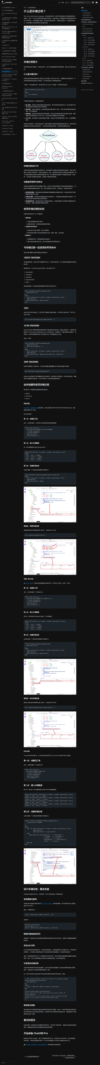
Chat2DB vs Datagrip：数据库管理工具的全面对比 (9, 75)
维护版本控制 (85, 78)
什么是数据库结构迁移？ (8, 91)
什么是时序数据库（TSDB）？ (9, 134)
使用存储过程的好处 (86, 19)
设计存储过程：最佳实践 (87, 67)
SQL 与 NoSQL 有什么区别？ (9, 56)
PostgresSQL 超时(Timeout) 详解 (9, 99)
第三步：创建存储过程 (89, 42)
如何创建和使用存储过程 (87, 33)
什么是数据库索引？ (7, 83)
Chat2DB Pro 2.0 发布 (7, 125)
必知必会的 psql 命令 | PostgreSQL (7, 87)
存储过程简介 (84, 10)
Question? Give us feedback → (87, 89)
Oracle (84, 58)
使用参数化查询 (86, 69)
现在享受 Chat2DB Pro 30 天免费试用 (35, 1044)
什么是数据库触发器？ (7, 68)
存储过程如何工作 (86, 15)
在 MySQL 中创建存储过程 (31, 408)
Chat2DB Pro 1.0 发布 (7, 131)
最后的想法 (84, 81)
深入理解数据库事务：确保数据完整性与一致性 (9, 18)
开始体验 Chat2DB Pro (87, 83)
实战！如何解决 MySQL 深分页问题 (9, 108)
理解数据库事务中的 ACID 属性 (9, 54)
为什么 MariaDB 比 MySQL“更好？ (9, 14)
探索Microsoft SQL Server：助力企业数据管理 (9, 27)
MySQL (84, 35)
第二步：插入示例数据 (89, 40)
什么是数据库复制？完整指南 (9, 51)
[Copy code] (74, 90)
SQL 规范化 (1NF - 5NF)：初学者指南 (9, 64)
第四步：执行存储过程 (89, 56)
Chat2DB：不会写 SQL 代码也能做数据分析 (9, 117)
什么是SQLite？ (6, 45)
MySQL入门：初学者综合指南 (9, 48)
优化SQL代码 (85, 74)
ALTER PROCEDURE (87, 28)
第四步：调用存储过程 (89, 44)
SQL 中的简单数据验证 (7, 10)
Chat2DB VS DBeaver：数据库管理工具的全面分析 (9, 94)
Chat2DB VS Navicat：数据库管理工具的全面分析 (9, 60)
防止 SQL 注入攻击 (46, 903)
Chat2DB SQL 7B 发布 (7, 128)
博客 (25, 7)
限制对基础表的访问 (87, 72)
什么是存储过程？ (6, 71)
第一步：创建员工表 (89, 38)
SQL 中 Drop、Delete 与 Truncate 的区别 (8, 121)
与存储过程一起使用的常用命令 (89, 22)
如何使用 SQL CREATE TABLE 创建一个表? (9, 112)
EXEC (83, 26)
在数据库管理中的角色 (87, 17)
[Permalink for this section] (39, 61)
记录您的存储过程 (86, 76)
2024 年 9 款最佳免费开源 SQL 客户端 (9, 103)
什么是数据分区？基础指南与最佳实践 (9, 41)
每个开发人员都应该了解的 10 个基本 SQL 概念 (9, 32)
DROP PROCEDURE (87, 31)
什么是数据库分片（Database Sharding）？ (9, 79)
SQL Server (85, 47)
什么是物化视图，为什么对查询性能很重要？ (9, 23)
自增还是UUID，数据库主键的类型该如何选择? (9, 36)
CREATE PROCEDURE (87, 24)
